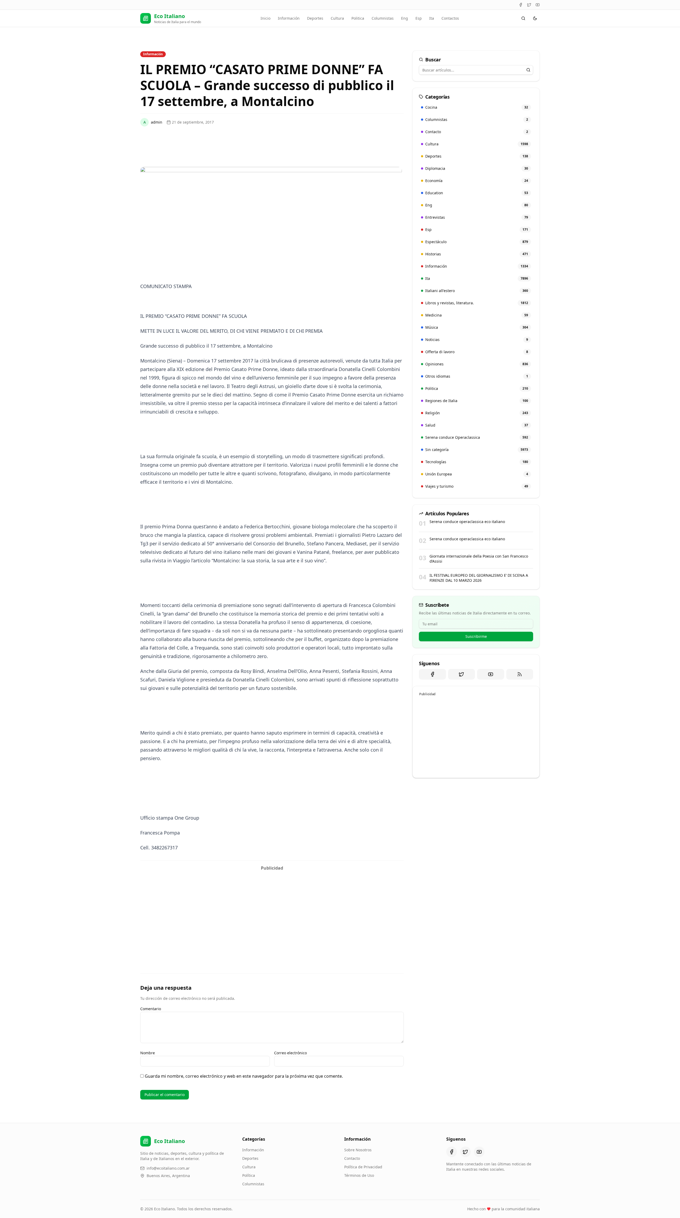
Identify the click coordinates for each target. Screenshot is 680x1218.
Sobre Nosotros (358, 1149)
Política (248, 1175)
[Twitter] (529, 5)
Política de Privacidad (363, 1166)
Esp (418, 18)
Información (289, 18)
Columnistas (383, 18)
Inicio (265, 18)
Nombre (147, 1052)
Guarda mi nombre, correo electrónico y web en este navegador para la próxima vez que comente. (244, 1076)
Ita (431, 18)
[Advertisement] (272, 910)
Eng (404, 18)
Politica (357, 18)
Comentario (150, 1008)
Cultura (337, 18)
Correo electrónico (290, 1052)
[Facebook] (520, 5)
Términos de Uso (359, 1175)
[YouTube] (538, 5)
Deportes (315, 18)
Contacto (352, 1158)
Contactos (450, 18)
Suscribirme (476, 636)
